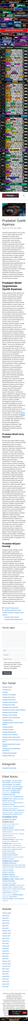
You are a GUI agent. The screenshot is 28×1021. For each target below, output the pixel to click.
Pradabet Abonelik (7, 729)
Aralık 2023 (5, 951)
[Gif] (14, 82)
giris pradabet (17, 784)
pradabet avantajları (6, 792)
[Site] (14, 50)
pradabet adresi (15, 790)
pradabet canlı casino (18, 802)
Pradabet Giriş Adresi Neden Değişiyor (14, 710)
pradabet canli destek (18, 798)
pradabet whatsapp (9, 885)
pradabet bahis (15, 792)
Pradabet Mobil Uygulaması (9, 853)
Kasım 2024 (5, 923)
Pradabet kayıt (7, 843)
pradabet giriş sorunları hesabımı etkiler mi (10, 823)
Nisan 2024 (5, 941)
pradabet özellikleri (6, 892)
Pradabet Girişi (8, 822)
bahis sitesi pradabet (17, 780)
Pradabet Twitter (19, 879)
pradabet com (20, 810)
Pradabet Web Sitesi (8, 881)
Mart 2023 (5, 974)
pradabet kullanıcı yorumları (9, 847)
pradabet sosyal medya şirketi (8, 868)
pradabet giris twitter (7, 814)
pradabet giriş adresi (9, 819)
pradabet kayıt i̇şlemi (17, 843)
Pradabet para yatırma (10, 861)
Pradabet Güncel (8, 828)
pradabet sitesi (21, 865)
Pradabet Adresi (7, 687)
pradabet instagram (8, 839)
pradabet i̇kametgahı (19, 839)
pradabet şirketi (5, 896)
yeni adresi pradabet (8, 898)
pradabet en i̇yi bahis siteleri (7, 812)
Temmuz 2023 (6, 963)
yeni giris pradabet (19, 898)
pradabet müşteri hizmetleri (10, 854)
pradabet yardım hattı (20, 885)
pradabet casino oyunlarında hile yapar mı (10, 808)
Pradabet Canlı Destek (8, 804)
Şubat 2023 (5, 976)
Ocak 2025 (5, 918)
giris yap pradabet (6, 786)
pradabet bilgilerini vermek (7, 796)
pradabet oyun (5, 900)
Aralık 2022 (5, 981)
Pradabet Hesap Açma (7, 835)
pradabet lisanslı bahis (20, 847)
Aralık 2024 (5, 920)
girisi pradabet (7, 784)
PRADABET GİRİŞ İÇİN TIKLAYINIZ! (14, 30)
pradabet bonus (18, 796)
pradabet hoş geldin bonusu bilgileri (9, 837)
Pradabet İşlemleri (7, 727)
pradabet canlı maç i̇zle (19, 806)
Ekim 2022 (5, 986)
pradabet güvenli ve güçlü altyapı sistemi (10, 833)
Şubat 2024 (5, 946)
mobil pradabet (6, 790)
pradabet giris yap (17, 814)
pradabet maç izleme (17, 849)
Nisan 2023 (5, 971)
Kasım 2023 (5, 953)
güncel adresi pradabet (17, 786)
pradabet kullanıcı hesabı (17, 845)
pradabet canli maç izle (8, 800)
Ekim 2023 (5, 956)
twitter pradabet (13, 896)
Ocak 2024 (5, 948)
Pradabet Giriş (6, 689)
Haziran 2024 (6, 935)
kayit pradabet (17, 788)
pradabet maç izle (6, 849)
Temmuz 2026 (6, 913)
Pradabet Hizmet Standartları (11, 717)
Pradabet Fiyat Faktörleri (9, 715)
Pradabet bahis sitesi (8, 794)
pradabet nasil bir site (7, 856)
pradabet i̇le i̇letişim (6, 841)
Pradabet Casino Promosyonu (11, 737)
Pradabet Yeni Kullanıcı (9, 694)
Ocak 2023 (5, 979)
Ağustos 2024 (6, 930)
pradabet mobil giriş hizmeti (12, 610)
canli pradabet (6, 782)
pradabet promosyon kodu (9, 865)
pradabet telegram (7, 612)
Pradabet (5, 692)
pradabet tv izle (7, 879)
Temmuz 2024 (6, 933)
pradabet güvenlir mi (7, 831)
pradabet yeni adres (7, 887)
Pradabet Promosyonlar (11, 608)
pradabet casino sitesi (9, 810)
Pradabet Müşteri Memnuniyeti (13, 619)
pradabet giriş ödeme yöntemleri (8, 825)
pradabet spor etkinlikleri (8, 872)
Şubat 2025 (5, 915)
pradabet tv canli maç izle (10, 876)
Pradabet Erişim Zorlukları (10, 712)
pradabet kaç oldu (6, 845)
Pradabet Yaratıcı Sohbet (9, 702)
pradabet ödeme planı (6, 890)
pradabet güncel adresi (8, 829)
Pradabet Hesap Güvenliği (10, 707)
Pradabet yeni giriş (6, 888)
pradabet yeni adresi (18, 887)
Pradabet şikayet (17, 894)
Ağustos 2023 (6, 961)
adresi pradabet (6, 780)
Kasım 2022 (5, 984)
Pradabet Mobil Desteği (9, 753)
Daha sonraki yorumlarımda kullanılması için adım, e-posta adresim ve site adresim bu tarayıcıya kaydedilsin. (13, 665)
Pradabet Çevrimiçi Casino (18, 888)
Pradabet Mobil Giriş (8, 755)
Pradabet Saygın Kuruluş (11, 617)
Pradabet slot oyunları (20, 866)
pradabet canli (7, 798)
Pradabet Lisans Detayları (10, 734)
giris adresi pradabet (16, 782)
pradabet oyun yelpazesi (8, 858)
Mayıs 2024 (5, 938)
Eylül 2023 (5, 958)
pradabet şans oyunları (6, 894)
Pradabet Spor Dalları (8, 705)
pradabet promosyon (9, 863)
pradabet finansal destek (18, 812)
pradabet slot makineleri (8, 866)
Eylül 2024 (5, 928)
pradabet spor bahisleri (7, 870)
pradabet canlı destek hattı (7, 806)
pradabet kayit (14, 841)
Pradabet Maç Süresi (8, 697)
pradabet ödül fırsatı (15, 890)
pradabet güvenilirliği (19, 829)
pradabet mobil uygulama (8, 851)
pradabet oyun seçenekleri (19, 856)
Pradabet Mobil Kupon (9, 699)
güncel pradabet (6, 788)
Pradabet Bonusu (7, 720)
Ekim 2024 (5, 925)
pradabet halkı (21, 833)
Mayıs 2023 (5, 968)
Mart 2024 (5, 943)
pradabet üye (14, 892)
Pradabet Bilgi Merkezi (9, 732)
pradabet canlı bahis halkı (7, 802)
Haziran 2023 (6, 966)
